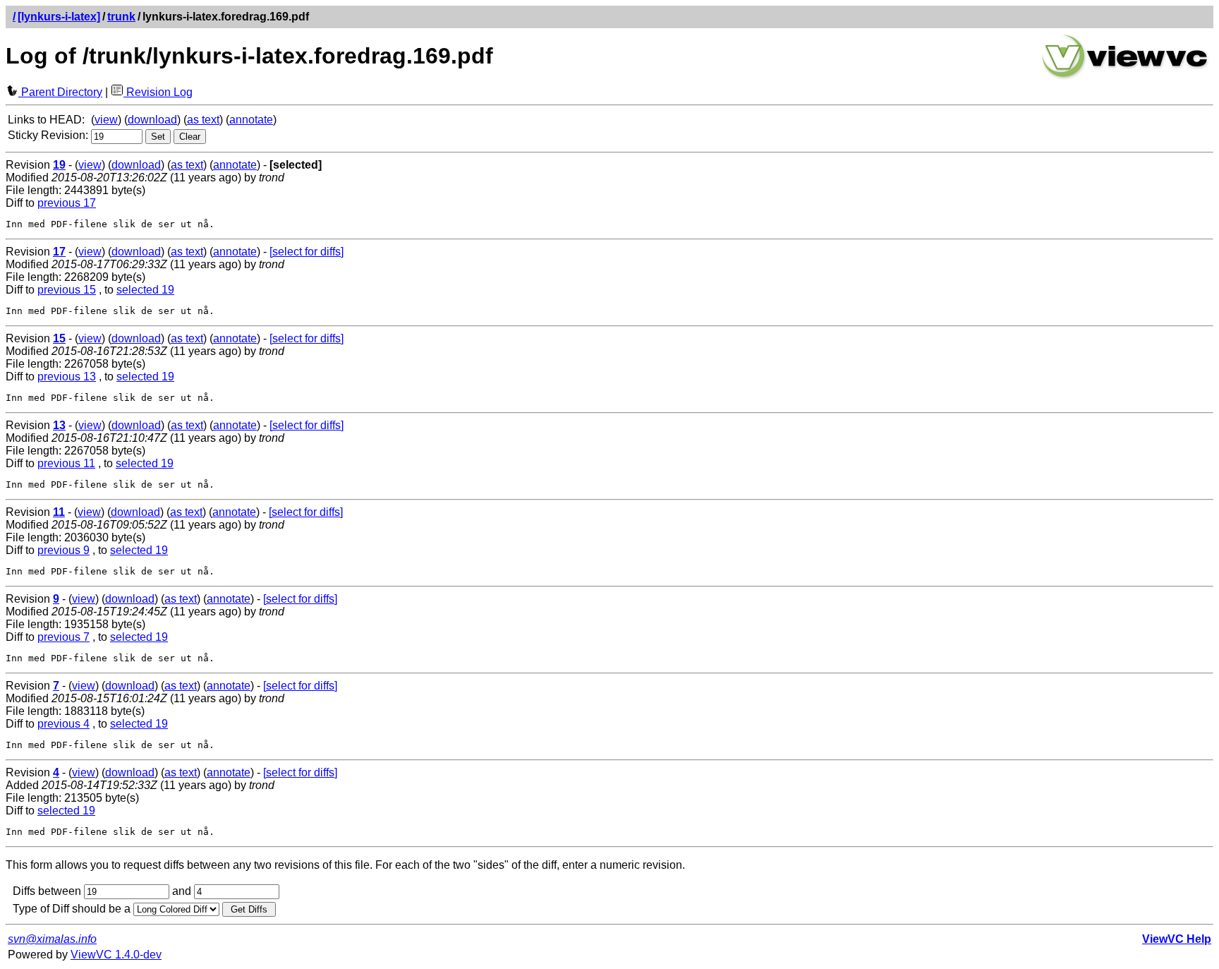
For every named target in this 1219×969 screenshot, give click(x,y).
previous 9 (63, 550)
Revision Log (158, 92)
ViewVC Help (1176, 939)
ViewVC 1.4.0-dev (116, 955)
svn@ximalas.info (52, 939)
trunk (121, 17)
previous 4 (63, 724)
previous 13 (66, 377)
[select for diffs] (306, 252)
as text (203, 120)
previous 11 (66, 463)
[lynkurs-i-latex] (59, 17)
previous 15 (66, 290)
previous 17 (66, 203)
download (152, 120)
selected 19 (145, 290)
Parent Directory (60, 92)
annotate (251, 120)
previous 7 (63, 637)
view (106, 120)
